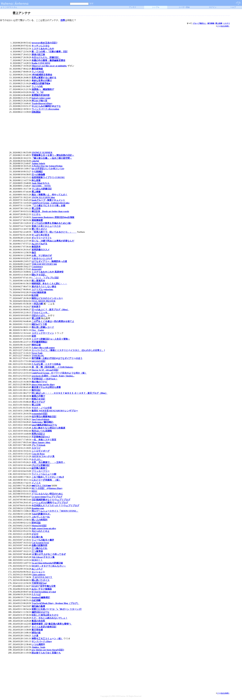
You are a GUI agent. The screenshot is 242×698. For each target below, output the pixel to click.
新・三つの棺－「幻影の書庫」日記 (50, 51)
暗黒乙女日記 (38, 399)
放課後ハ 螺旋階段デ (43, 89)
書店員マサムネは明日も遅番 (46, 387)
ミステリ (226, 23)
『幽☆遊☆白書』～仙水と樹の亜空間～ (52, 158)
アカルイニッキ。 (41, 312)
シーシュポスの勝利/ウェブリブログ (50, 502)
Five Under (38, 330)
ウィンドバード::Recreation (45, 109)
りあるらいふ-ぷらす (42, 258)
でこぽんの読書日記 (42, 189)
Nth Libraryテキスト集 (43, 557)
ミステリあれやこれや (43, 48)
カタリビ (36, 448)
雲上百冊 (36, 208)
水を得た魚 (37, 537)
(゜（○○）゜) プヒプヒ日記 (45, 277)
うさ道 (35, 635)
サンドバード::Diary (42, 641)
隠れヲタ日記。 (39, 275)
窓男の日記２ (38, 434)
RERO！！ (37, 560)
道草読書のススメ (41, 249)
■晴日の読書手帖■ (41, 83)
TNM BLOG (38, 355)
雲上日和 (36, 405)
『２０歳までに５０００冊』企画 (48, 205)
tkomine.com (38, 508)
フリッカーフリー (41, 471)
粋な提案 (36, 180)
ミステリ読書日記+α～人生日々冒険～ (51, 339)
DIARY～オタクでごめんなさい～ (49, 566)
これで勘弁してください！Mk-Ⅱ (48, 477)
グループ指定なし (199, 23)
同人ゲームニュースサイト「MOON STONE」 (55, 511)
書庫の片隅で (38, 396)
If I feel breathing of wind (44, 592)
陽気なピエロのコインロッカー (47, 298)
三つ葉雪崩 (37, 551)
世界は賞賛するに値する (44, 77)
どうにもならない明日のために (47, 494)
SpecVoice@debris (40, 419)
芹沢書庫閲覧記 (39, 342)
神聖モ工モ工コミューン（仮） (47, 638)
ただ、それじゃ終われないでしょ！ (50, 618)
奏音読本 (36, 246)
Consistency (37, 266)
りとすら (36, 214)
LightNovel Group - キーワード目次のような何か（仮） (59, 373)
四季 (63, 20)
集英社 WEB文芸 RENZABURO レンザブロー (55, 410)
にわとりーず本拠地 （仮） (46, 480)
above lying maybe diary (43, 384)
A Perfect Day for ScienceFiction (47, 166)
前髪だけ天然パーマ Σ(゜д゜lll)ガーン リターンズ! (57, 609)
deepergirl (36, 269)
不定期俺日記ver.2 (41, 436)
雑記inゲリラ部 (39, 324)
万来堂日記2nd (39, 583)
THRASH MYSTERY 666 (44, 264)
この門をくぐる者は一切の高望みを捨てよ (53, 321)
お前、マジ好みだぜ (42, 255)
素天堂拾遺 (37, 629)
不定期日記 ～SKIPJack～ (45, 379)
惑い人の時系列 (39, 520)
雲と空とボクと (39, 229)
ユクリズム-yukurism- (42, 289)
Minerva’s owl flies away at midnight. (49, 66)
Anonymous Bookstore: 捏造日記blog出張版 (53, 217)
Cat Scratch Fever (40, 543)
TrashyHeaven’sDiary (42, 103)
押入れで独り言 (39, 100)
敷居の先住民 (38, 621)
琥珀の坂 (36, 632)
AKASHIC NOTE (41, 186)
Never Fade (37, 353)
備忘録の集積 (38, 606)
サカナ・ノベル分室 (42, 408)
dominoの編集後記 (41, 597)
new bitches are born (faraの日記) (48, 650)
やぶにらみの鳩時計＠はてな (46, 106)
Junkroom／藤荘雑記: (42, 422)
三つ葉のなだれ (39, 548)
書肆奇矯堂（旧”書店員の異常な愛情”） (52, 624)
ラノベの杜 (37, 86)
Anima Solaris (38, 163)
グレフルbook (38, 445)
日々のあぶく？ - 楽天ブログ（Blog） (50, 309)
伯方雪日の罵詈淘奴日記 (44, 416)
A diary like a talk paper (43, 347)
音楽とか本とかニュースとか (46, 226)
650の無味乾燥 (39, 292)
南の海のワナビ (39, 382)
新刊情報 (211, 23)
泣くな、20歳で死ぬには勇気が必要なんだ (53, 241)
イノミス (36, 483)
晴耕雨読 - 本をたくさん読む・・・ (49, 283)
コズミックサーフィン (43, 333)
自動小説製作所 (39, 545)
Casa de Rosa (38, 454)
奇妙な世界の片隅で (42, 80)
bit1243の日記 (38, 361)
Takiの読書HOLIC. (41, 514)
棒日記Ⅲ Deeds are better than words (50, 211)
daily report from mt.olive (44, 528)
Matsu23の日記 (39, 525)
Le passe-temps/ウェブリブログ (47, 496)
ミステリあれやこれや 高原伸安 (48, 272)
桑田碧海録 (37, 69)
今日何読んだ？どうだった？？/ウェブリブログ (55, 505)
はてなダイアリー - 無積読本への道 (49, 261)
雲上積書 (36, 191)
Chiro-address (38, 574)
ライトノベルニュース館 (44, 474)
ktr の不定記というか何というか (48, 168)
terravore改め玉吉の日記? (44, 43)
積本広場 (36, 345)
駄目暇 (35, 295)
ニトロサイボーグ (41, 451)
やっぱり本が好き (41, 235)
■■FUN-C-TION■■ (41, 485)
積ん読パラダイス (41, 580)
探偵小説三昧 (38, 54)
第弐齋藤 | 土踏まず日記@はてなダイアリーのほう (57, 358)
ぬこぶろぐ (37, 569)
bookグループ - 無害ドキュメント (48, 200)
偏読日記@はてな (40, 612)
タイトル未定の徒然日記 (44, 627)
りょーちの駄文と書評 (43, 540)
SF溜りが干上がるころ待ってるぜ (49, 554)
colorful (35, 161)
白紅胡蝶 (36, 600)
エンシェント (38, 572)
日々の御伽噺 (38, 174)
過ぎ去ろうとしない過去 (44, 286)
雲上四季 (36, 318)
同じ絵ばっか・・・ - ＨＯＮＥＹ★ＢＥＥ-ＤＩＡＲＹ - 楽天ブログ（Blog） (70, 393)
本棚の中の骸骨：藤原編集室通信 (48, 60)
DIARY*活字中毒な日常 (44, 586)
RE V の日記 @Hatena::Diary (47, 488)
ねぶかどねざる (39, 244)
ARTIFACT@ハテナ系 (43, 456)
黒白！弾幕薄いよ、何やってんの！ (50, 194)
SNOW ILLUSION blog (43, 197)
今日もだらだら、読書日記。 (46, 57)
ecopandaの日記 (39, 413)
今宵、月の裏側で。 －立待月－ (48, 462)
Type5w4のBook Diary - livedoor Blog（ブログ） (55, 603)
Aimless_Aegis (38, 647)
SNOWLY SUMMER (42, 152)
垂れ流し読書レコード (43, 327)
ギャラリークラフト (42, 238)
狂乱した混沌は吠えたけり (45, 615)
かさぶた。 (37, 459)
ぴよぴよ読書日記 (41, 465)
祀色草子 (36, 306)
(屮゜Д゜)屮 (38, 92)
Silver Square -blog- (41, 442)
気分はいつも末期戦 (42, 431)
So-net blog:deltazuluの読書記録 (47, 563)
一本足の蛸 (37, 303)
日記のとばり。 (39, 315)
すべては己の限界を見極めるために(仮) (51, 223)
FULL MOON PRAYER (43, 301)
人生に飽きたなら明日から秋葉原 (48, 428)
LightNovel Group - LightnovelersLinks (50, 203)
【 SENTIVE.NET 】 (42, 577)
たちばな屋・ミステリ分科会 (46, 364)
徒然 (34, 336)
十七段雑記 (37, 171)
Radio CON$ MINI (41, 63)
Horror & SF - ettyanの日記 (45, 370)
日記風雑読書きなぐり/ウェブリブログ (51, 499)
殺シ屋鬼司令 (38, 280)
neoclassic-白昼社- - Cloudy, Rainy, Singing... (53, 376)
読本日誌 (36, 523)
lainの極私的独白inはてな (44, 425)
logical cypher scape (41, 98)
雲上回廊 (218, 23)
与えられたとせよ (41, 531)
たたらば (36, 594)
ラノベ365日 (38, 71)
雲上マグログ (38, 402)
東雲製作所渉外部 (41, 95)
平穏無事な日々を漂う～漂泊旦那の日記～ (53, 155)
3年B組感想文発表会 (42, 74)
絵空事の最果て (39, 468)
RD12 (34, 491)
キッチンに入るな (41, 45)
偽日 (34, 252)
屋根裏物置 (37, 220)
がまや (35, 534)
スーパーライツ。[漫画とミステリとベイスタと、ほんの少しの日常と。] (68, 350)
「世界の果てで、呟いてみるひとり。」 (54, 232)
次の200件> (225, 26)
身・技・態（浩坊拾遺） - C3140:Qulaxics (52, 367)
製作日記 (36, 390)
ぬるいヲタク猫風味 (42, 589)
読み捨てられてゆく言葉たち (46, 653)
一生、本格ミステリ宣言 (44, 439)
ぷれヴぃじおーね (41, 517)
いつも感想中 (38, 644)
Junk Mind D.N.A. (41, 183)
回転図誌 (36, 112)
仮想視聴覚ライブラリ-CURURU (48, 177)
